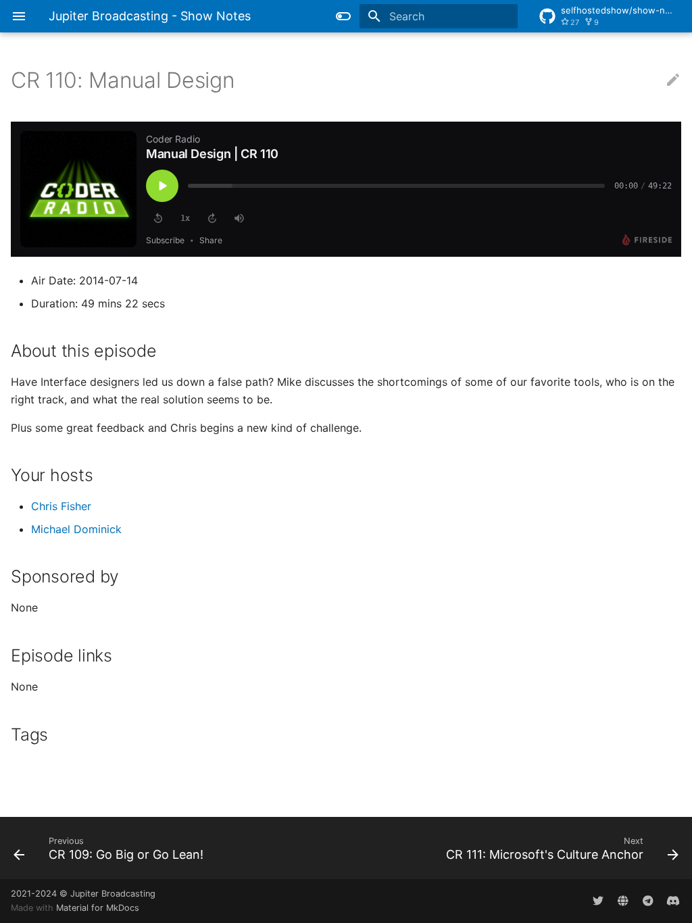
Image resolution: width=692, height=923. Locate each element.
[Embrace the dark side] (343, 16)
